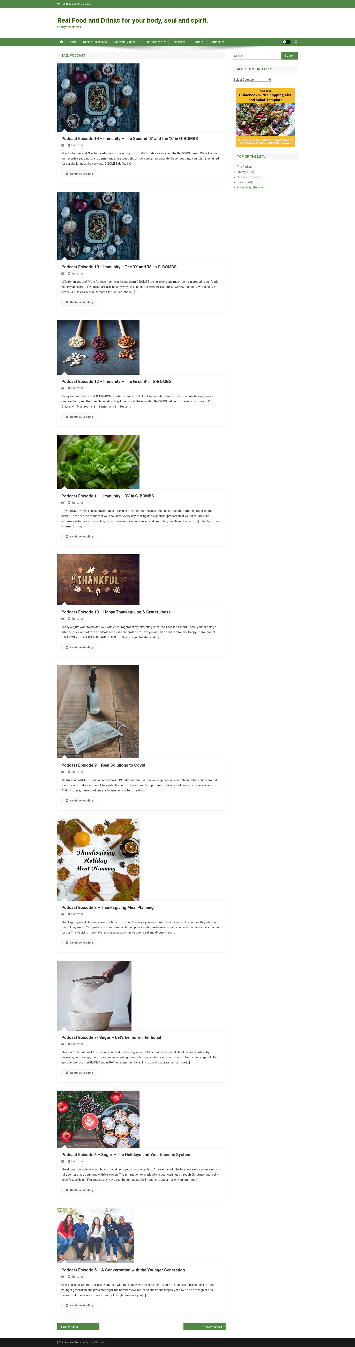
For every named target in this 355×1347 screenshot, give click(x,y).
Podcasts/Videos (124, 42)
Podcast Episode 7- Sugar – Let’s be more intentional (111, 1037)
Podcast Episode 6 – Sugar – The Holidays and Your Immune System (125, 1154)
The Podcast (245, 166)
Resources (179, 42)
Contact (215, 42)
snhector (77, 145)
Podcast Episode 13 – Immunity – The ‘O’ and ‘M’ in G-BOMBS (119, 266)
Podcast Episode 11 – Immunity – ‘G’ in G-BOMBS (107, 496)
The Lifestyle (153, 42)
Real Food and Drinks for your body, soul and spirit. (132, 20)
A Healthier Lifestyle (250, 187)
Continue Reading (81, 173)
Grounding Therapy (249, 177)
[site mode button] (286, 42)
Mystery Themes (94, 1342)
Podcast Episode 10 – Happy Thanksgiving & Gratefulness (116, 612)
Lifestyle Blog (245, 172)
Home (73, 42)
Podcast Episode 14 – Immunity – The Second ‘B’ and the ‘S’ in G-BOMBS (129, 138)
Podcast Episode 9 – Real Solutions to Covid (103, 765)
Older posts (70, 1327)
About (199, 42)
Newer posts (212, 1327)
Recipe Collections (95, 42)
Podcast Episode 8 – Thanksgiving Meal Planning (107, 907)
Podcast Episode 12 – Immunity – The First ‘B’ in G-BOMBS (116, 381)
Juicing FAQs (245, 182)
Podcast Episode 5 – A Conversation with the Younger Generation (123, 1270)
